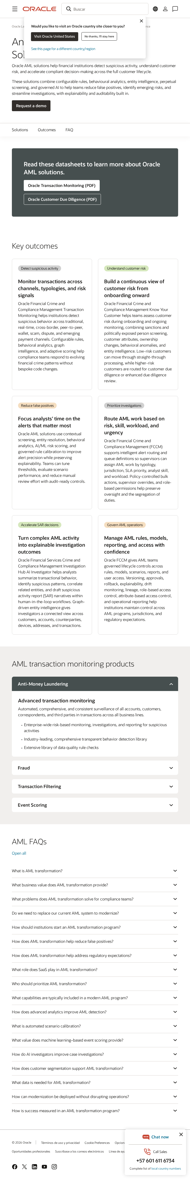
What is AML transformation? (37, 870)
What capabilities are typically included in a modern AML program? (70, 997)
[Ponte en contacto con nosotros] (175, 9)
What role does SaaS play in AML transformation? (54, 969)
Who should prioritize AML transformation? (49, 983)
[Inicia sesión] (165, 9)
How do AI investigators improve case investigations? (58, 1054)
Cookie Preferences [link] (97, 1143)
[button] (15, 9)
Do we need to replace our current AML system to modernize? (65, 913)
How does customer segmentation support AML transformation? (67, 1068)
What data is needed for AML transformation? (51, 1082)
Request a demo (31, 105)
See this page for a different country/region (63, 48)
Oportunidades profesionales (31, 1151)
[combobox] (104, 9)
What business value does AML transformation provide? (60, 884)
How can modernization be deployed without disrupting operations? (70, 1096)
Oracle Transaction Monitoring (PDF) (61, 185)
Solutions (20, 129)
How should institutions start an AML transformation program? (66, 927)
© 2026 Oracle (21, 1142)
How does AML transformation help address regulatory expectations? (71, 955)
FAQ (69, 129)
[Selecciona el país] (155, 9)
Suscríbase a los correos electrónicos (79, 1151)
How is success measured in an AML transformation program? (65, 1110)
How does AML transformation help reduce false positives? (62, 941)
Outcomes (47, 129)
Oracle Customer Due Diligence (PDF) (62, 199)
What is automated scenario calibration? (46, 1025)
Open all (19, 853)
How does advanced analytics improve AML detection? (59, 1011)
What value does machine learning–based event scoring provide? (67, 1040)
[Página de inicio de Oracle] (39, 9)
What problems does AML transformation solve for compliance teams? (72, 898)
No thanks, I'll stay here (99, 36)
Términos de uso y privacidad (60, 1143)
